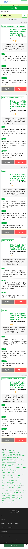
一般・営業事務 (5, 450)
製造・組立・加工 (14, 490)
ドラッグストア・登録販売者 (15, 479)
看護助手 (4, 469)
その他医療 (22, 474)
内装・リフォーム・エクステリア (9, 500)
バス (15, 493)
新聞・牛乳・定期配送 (6, 497)
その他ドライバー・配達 (7, 454)
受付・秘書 (23, 464)
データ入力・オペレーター (14, 464)
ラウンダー (4, 462)
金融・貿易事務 (5, 464)
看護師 (13, 462)
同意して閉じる (14, 545)
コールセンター (21, 459)
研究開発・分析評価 (11, 465)
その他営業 (9, 462)
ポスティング (18, 495)
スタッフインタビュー (6, 527)
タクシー (12, 493)
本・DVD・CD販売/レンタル (8, 482)
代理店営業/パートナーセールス (8, 467)
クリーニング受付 (18, 484)
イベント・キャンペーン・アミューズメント (11, 488)
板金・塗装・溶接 (20, 492)
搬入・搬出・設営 (5, 493)
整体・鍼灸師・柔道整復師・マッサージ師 (11, 474)
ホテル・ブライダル (6, 487)
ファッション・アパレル (15, 475)
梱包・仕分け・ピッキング (18, 454)
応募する (20, 89)
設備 (3, 457)
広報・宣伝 (4, 465)
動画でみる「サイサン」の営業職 (9, 524)
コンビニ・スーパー (6, 480)
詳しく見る (7, 89)
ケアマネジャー (21, 469)
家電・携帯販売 (5, 479)
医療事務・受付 (19, 467)
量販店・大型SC (14, 480)
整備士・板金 (19, 497)
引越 (19, 498)
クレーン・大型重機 (13, 498)
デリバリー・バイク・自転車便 (8, 495)
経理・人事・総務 (12, 450)
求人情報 (3, 520)
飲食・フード (20, 477)
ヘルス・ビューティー (6, 477)
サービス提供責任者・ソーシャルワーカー (11, 470)
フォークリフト (5, 492)
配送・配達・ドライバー (7, 452)
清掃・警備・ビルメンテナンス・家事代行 (11, 502)
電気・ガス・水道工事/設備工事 (11, 457)
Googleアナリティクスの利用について (9, 542)
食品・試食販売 (5, 485)
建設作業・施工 (5, 498)
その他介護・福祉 (5, 475)
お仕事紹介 (4, 531)
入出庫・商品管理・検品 (7, 455)
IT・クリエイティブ (6, 490)
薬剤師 (7, 469)
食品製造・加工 (22, 490)
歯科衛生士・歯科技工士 (7, 472)
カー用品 (23, 485)
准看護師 (17, 462)
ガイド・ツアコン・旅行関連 (8, 484)
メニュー (24, 2)
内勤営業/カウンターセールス (18, 460)
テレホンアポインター (6, 460)
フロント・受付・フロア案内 (15, 485)
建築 (13, 497)
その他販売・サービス (15, 487)
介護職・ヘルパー (13, 469)
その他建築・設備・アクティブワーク (10, 459)
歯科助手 (14, 472)
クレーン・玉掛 (12, 492)
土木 (15, 497)
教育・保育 (14, 477)
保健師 (24, 467)
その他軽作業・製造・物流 (18, 455)
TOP (2, 516)
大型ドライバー (16, 452)
